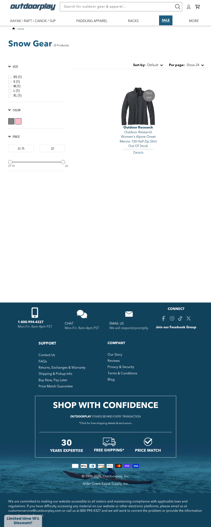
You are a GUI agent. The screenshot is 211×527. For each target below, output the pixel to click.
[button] (197, 7)
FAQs (43, 361)
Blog (111, 379)
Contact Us (47, 355)
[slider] (10, 162)
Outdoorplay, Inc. (116, 476)
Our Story (115, 354)
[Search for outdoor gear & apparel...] (177, 6)
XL (17, 95)
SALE (166, 20)
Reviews (114, 361)
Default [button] (145, 65)
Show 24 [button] (184, 65)
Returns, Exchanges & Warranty (62, 367)
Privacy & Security (121, 367)
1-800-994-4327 (30, 322)
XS (17, 77)
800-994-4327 (90, 510)
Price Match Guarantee (56, 386)
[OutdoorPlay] (13, 28)
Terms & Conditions (122, 373)
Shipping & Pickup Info (55, 374)
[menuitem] (35, 24)
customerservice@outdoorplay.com (34, 510)
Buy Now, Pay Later (53, 380)
